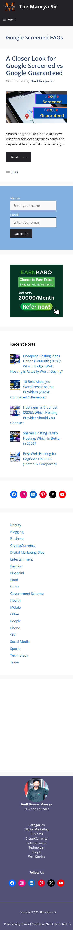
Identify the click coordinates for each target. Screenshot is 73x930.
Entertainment (21, 559)
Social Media (20, 641)
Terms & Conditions (33, 924)
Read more (18, 157)
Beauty (15, 525)
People (15, 621)
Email (14, 215)
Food (14, 579)
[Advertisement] (36, 725)
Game (15, 586)
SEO (15, 172)
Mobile (15, 607)
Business (17, 538)
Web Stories (36, 856)
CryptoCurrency (22, 545)
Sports (15, 648)
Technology (19, 655)
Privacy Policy (12, 924)
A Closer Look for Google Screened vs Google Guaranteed (34, 65)
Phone (15, 628)
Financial (17, 573)
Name (15, 198)
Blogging (17, 531)
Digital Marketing (36, 829)
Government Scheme (27, 593)
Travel (15, 662)
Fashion (16, 566)
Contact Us (64, 924)
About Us (51, 924)
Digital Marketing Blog (27, 552)
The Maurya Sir (38, 6)
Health (15, 600)
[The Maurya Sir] (9, 6)
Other (14, 614)
